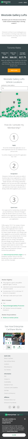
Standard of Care (8, 384)
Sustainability (7, 382)
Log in (20, 2)
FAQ (5, 376)
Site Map (6, 390)
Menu (25, 2)
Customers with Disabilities (11, 387)
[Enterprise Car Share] (14, 415)
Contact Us (7, 379)
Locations (6, 364)
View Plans (14, 70)
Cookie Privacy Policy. (12, 431)
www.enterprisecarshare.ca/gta (13, 254)
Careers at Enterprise (9, 393)
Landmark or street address (8, 85)
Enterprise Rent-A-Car (9, 400)
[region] (14, 427)
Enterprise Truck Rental (10, 402)
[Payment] (14, 347)
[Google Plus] (18, 407)
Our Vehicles (7, 369)
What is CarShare (8, 358)
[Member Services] (19, 347)
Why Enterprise (8, 367)
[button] (19, 106)
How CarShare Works (9, 361)
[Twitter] (14, 407)
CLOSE (14, 435)
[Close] (25, 419)
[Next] (23, 347)
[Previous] (4, 347)
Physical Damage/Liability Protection (13, 306)
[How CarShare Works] (8, 347)
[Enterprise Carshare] (5, 2)
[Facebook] (9, 407)
